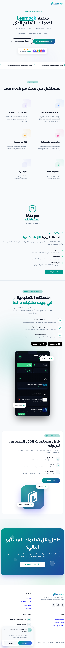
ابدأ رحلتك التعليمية (33, 564)
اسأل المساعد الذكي (21, 41)
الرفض (11, 643)
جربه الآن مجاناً (51, 480)
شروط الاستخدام (59, 622)
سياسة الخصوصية (59, 619)
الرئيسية (28, 598)
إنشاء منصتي (27, 605)
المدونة (29, 608)
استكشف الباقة (55, 272)
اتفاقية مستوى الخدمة (58, 625)
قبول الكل (24, 643)
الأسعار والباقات (26, 602)
